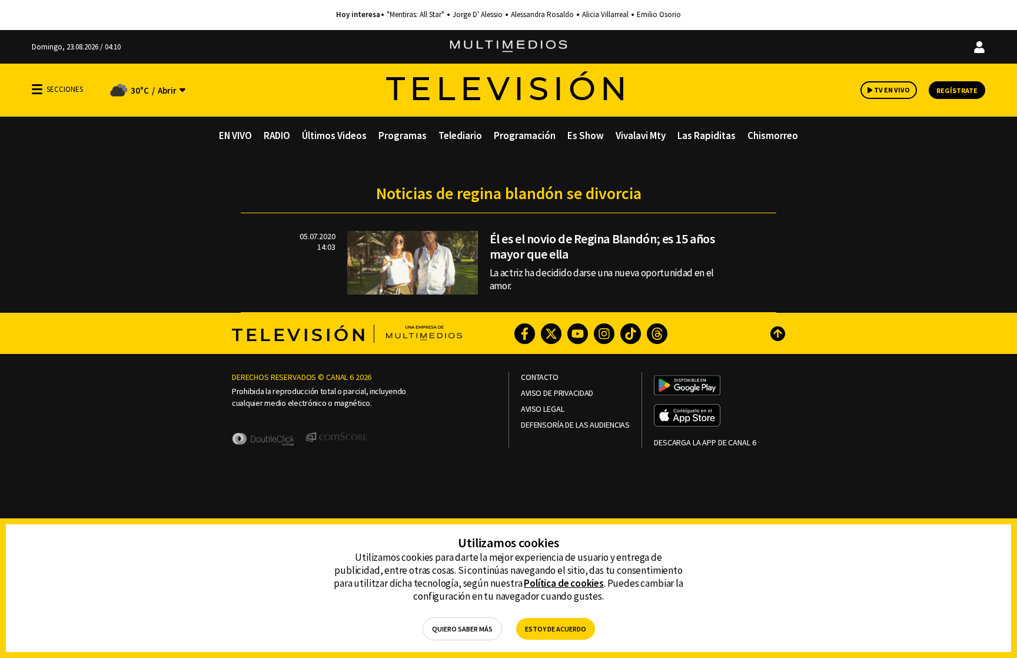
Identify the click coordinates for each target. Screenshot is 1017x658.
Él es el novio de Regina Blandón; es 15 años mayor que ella (602, 246)
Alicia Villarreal (605, 14)
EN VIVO (235, 135)
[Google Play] (687, 386)
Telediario (460, 135)
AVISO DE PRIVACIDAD (557, 393)
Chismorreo (772, 135)
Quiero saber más (462, 628)
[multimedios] (508, 47)
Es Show (585, 135)
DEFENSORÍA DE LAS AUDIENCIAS (575, 425)
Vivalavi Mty (641, 135)
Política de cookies (564, 583)
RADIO (277, 135)
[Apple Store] (687, 416)
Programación (525, 135)
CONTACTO (540, 377)
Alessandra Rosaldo (542, 14)
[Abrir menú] (37, 89)
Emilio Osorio (659, 14)
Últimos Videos (334, 135)
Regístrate (957, 90)
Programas (402, 135)
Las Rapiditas (706, 135)
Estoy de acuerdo (555, 628)
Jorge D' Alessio (478, 14)
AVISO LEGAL (542, 409)
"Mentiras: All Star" (415, 14)
